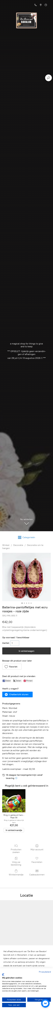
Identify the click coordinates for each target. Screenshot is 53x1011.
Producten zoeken (16, 851)
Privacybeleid (45, 972)
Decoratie (18, 545)
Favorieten (37, 862)
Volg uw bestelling (16, 863)
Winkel (5, 545)
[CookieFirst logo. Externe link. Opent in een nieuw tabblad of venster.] (3, 974)
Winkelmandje (16, 874)
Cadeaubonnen (37, 874)
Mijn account (37, 849)
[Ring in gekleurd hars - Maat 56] (13, 800)
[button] (12, 666)
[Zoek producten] (48, 78)
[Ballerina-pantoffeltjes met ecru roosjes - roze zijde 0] (26, 577)
